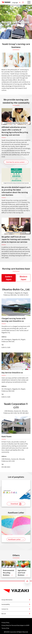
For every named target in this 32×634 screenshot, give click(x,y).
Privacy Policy (5, 622)
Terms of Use (5, 628)
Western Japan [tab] (23, 278)
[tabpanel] (16, 377)
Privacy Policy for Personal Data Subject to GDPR (15, 625)
